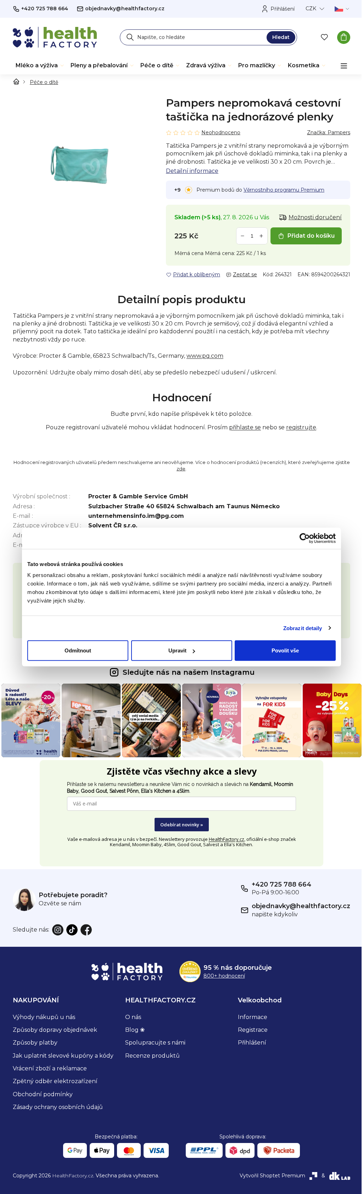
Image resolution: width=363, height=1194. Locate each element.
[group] (81, 164)
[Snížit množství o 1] (242, 236)
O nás (133, 1017)
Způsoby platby (35, 1042)
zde (181, 468)
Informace (252, 1017)
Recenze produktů (152, 1055)
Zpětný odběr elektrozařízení (55, 1081)
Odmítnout (78, 650)
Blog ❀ (135, 1029)
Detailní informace (192, 171)
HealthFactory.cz (226, 839)
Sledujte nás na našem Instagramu (189, 672)
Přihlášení (252, 1042)
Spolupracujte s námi (155, 1042)
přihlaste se (245, 427)
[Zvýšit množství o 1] (261, 236)
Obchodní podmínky (43, 1094)
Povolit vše (285, 650)
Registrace (253, 1029)
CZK (311, 8)
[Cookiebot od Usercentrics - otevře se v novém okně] (305, 538)
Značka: (328, 132)
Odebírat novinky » (181, 824)
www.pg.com (204, 355)
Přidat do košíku (311, 235)
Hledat (281, 37)
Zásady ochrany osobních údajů (58, 1107)
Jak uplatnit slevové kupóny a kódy (63, 1055)
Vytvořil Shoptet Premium (272, 1175)
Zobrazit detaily (302, 628)
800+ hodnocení (224, 976)
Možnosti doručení (315, 217)
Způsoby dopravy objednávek (55, 1029)
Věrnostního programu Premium (284, 190)
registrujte (301, 427)
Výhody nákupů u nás (44, 1017)
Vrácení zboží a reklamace (50, 1068)
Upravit (177, 650)
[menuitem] (40, 65)
